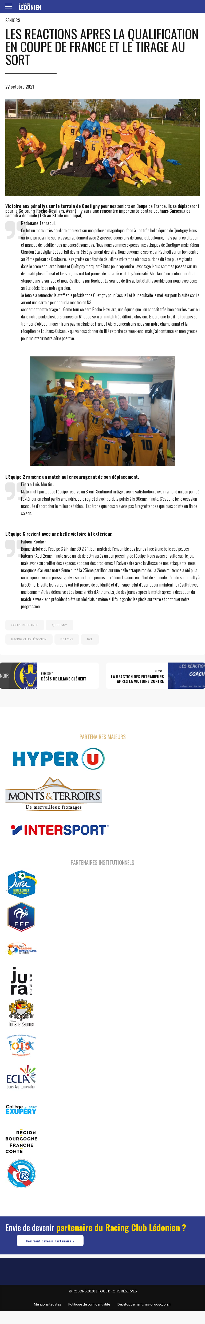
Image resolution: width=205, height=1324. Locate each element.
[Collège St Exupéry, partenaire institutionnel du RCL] (21, 1109)
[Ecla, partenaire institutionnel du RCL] (21, 1077)
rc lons (66, 639)
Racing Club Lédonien (28, 639)
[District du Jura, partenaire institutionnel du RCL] (21, 884)
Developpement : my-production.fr (144, 1304)
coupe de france (24, 625)
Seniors (12, 20)
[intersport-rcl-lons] (58, 830)
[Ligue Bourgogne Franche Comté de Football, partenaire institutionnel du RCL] (21, 949)
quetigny (59, 625)
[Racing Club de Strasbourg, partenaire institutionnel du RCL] (21, 1173)
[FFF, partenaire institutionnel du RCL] (21, 916)
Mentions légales (47, 1304)
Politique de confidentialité (89, 1304)
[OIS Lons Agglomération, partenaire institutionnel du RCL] (21, 1045)
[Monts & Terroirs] (53, 794)
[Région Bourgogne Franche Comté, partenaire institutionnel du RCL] (21, 1141)
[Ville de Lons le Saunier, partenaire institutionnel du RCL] (21, 1013)
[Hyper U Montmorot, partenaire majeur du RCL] (58, 759)
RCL (90, 639)
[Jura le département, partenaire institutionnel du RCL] (21, 981)
